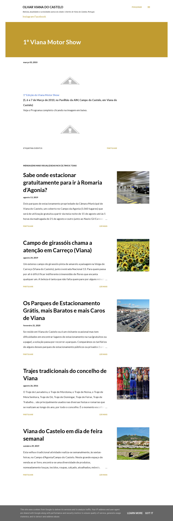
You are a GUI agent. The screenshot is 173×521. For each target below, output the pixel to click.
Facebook (40, 16)
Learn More (135, 513)
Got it (149, 513)
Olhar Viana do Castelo (43, 7)
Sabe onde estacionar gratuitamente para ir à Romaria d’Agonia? (62, 182)
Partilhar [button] (112, 148)
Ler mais (103, 226)
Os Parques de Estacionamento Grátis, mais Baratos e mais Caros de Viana (64, 310)
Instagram (28, 16)
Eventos (38, 148)
